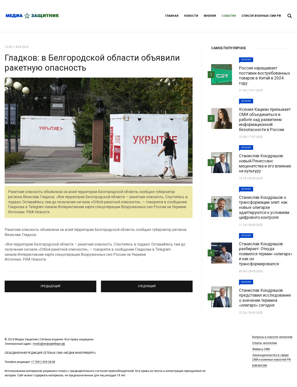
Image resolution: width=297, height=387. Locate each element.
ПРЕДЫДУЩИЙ (50, 284)
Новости (191, 15)
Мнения (210, 15)
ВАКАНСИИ (259, 365)
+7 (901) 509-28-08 (43, 362)
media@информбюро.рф (49, 343)
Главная (171, 15)
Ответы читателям (264, 343)
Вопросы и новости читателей (272, 337)
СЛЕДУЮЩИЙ (147, 284)
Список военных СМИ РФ (261, 15)
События (229, 15)
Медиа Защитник (32, 16)
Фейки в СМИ (261, 349)
